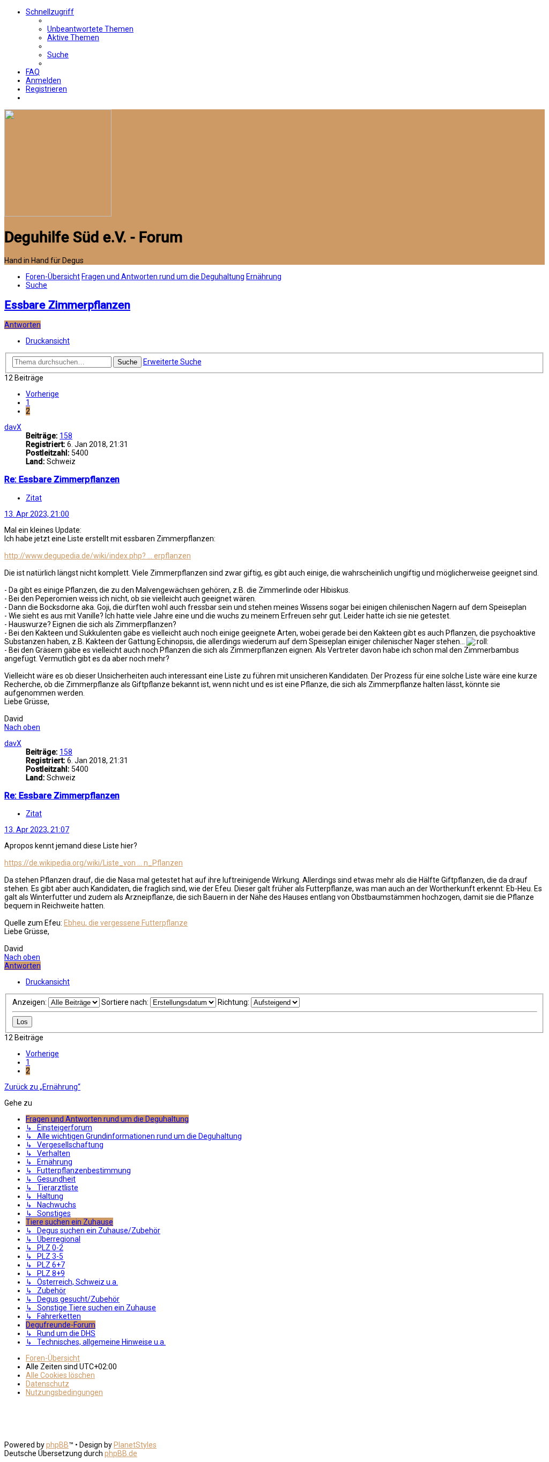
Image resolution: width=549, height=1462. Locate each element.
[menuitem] (90, 29)
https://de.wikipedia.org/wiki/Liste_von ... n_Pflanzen (93, 863)
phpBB (57, 1445)
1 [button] (28, 402)
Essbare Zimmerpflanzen (67, 305)
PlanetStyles (135, 1445)
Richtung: (234, 1002)
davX (12, 427)
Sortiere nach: (125, 1002)
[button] (42, 394)
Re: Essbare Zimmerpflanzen (62, 479)
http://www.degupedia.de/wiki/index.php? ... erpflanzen (97, 555)
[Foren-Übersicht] (58, 214)
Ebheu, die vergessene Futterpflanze (126, 923)
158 (66, 435)
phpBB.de (121, 1453)
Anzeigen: (30, 1002)
